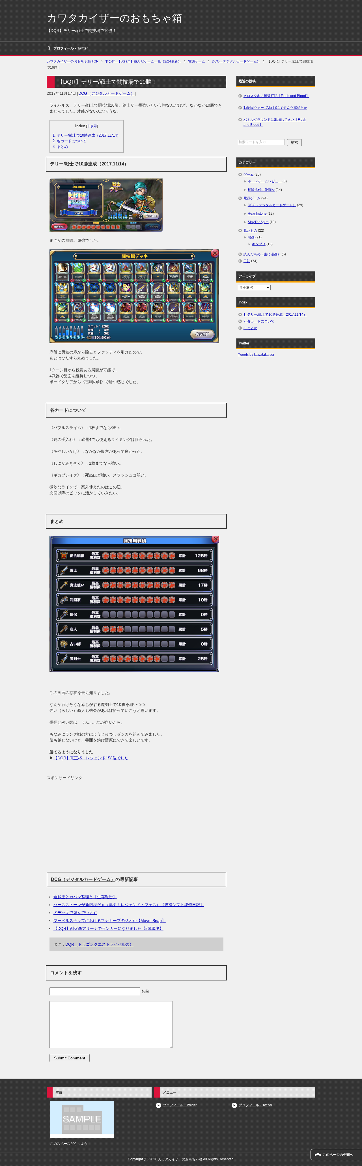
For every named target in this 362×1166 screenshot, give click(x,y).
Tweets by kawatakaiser (256, 355)
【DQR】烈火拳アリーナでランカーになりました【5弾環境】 (108, 928)
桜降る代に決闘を (261, 190)
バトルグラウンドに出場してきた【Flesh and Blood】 (275, 122)
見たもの (250, 230)
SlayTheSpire (258, 222)
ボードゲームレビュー (265, 181)
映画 (251, 237)
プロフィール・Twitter (70, 48)
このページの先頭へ (338, 1155)
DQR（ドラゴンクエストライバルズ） (99, 944)
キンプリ (259, 244)
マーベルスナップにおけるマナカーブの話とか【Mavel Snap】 (109, 920)
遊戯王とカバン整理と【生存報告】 (85, 897)
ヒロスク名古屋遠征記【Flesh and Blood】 (276, 96)
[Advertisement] (136, 826)
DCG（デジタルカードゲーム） (106, 93)
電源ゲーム (252, 198)
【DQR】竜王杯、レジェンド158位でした (90, 758)
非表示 (92, 126)
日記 (247, 261)
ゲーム (249, 174)
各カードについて (69, 141)
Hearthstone (257, 213)
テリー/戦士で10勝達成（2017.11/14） (86, 135)
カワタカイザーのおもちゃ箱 (114, 18)
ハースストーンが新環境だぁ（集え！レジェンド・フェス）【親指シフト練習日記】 (128, 904)
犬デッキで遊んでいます (75, 912)
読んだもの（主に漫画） (262, 254)
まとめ (60, 147)
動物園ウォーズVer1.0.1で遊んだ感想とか (275, 108)
